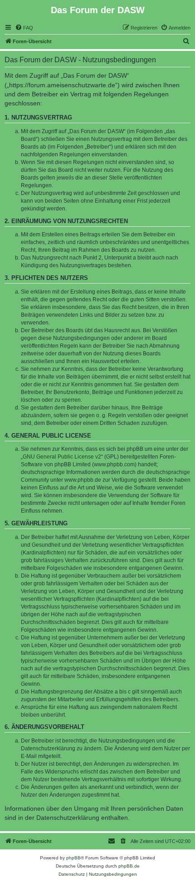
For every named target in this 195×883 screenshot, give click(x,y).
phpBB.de (129, 865)
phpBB (73, 857)
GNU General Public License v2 (62, 457)
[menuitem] (24, 27)
